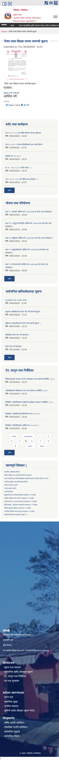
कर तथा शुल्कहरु (11, 680)
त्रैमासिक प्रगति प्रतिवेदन (15, 727)
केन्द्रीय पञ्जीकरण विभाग (12, 472)
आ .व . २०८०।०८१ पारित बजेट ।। (18, 167)
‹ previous (27, 436)
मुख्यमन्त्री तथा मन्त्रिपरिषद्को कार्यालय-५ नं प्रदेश (20, 495)
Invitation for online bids (16, 300)
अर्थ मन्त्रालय (8, 492)
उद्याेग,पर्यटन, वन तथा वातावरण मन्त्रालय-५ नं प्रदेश (20, 501)
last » (42, 446)
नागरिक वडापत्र (11, 706)
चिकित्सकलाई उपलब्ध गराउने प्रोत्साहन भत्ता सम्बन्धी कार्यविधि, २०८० (30, 379)
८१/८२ (6, 101)
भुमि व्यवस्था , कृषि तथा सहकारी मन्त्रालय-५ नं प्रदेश (20, 505)
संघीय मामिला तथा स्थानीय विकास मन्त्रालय (18, 475)
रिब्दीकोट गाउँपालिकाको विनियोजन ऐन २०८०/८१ (22, 414)
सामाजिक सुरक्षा (11, 701)
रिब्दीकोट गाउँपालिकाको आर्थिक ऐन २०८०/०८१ (22, 425)
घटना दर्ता (8, 697)
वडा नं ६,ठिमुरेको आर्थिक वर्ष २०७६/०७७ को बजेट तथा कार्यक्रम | (28, 238)
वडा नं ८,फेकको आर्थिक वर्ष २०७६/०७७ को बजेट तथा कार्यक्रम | (28, 211)
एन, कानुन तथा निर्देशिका (15, 676)
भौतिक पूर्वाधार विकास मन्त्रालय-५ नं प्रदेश (17, 508)
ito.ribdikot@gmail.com (13, 650)
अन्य (9, 190)
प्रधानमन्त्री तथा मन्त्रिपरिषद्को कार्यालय (17, 478)
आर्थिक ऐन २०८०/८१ (13, 156)
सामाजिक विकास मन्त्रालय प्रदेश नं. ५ (16, 515)
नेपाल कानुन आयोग (10, 488)
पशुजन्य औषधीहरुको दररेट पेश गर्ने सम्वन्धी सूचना (22, 311)
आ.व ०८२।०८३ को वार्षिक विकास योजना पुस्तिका (23, 133)
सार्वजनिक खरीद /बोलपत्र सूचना (18, 671)
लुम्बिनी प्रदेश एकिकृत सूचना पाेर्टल (19, 710)
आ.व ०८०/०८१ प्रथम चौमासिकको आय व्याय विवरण (24, 144)
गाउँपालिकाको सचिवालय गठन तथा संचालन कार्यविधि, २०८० (26, 390)
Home (4, 31)
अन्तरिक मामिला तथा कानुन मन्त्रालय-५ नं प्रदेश (19, 511)
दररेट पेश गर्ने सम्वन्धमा (13, 346)
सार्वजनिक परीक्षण (11, 736)
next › (30, 446)
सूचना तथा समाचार (11, 93)
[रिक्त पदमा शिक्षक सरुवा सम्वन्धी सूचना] (16, 64)
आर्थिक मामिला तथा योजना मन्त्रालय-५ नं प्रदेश (19, 498)
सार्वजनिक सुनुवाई (12, 731)
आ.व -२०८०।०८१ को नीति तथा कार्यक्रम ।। (22, 179)
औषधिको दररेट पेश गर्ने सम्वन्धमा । (17, 335)
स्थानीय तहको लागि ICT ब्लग (39, 478)
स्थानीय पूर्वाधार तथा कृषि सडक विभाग (16, 482)
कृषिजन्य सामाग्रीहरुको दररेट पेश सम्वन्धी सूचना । (23, 323)
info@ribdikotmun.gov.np (37, 650)
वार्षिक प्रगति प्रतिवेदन (14, 722)
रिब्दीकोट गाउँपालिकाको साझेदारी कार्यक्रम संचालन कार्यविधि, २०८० (29, 402)
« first (13, 436)
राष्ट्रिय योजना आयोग (11, 485)
